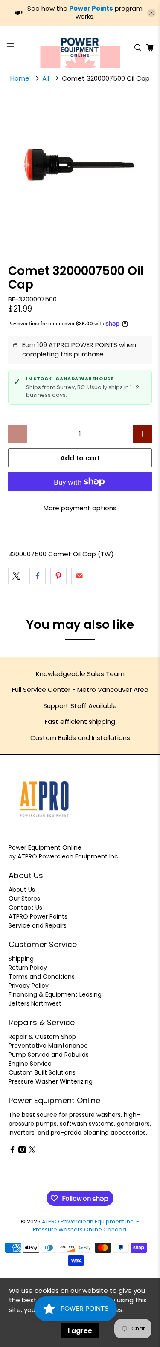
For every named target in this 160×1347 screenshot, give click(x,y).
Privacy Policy (29, 985)
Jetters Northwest (35, 1003)
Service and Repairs (38, 925)
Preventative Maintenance (48, 1045)
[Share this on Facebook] (37, 576)
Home (19, 78)
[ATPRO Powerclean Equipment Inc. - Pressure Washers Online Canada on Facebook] (12, 1151)
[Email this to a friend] (79, 576)
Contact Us (25, 907)
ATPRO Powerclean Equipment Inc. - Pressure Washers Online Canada (86, 1225)
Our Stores (24, 898)
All (45, 78)
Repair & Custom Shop (42, 1036)
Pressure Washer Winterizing (51, 1081)
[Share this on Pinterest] (58, 576)
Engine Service (30, 1063)
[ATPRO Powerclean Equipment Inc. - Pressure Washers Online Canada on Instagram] (22, 1151)
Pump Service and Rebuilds (49, 1054)
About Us (22, 889)
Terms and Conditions (42, 976)
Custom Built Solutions (42, 1072)
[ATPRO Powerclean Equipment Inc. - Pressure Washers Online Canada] (80, 48)
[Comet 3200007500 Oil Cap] (79, 167)
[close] (151, 13)
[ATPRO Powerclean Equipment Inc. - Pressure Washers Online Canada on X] (32, 1151)
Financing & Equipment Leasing (55, 994)
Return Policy (28, 967)
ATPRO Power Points (38, 916)
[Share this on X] (16, 576)
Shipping (21, 958)
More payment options (80, 507)
